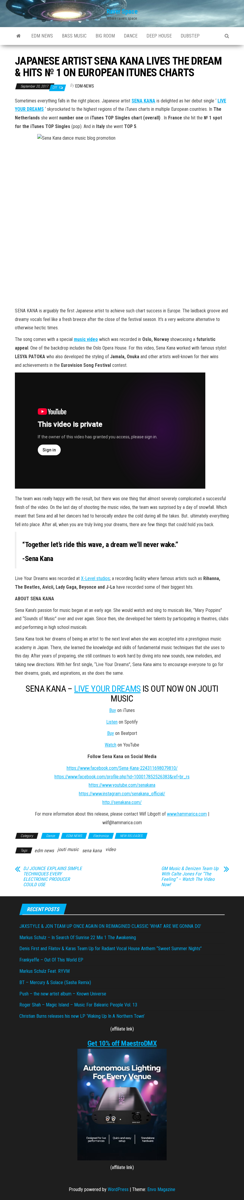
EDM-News (84, 86)
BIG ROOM (105, 36)
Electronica (101, 836)
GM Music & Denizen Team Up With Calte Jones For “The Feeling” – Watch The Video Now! (189, 876)
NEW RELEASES (131, 836)
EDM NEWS (42, 36)
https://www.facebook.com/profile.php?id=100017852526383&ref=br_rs (122, 777)
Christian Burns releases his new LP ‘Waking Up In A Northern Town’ (82, 1016)
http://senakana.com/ (122, 802)
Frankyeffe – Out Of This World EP (51, 960)
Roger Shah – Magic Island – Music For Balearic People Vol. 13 (78, 1005)
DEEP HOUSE (159, 36)
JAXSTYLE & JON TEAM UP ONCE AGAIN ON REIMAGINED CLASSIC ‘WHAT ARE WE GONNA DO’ (110, 926)
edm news (44, 850)
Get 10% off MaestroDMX (122, 1043)
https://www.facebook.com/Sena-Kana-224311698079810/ (122, 768)
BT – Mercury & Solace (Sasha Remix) (55, 982)
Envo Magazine (161, 1189)
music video (86, 339)
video (110, 849)
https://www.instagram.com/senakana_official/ (122, 794)
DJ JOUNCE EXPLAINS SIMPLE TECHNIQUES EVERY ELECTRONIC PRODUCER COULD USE (52, 876)
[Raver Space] (18, 36)
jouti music (68, 849)
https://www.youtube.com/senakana (122, 785)
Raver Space (122, 11)
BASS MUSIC (74, 36)
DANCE (130, 36)
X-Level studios (95, 578)
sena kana (92, 850)
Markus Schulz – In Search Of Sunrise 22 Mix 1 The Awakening (77, 937)
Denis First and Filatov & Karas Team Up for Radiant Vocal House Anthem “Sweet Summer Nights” (110, 948)
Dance (50, 836)
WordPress (118, 1189)
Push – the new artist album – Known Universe (62, 994)
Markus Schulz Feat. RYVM (44, 971)
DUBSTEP (190, 36)
